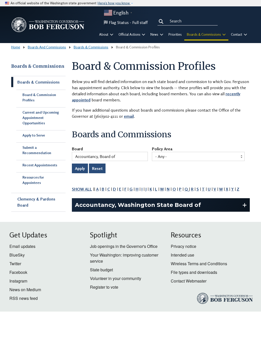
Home (15, 47)
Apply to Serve (33, 135)
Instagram (18, 281)
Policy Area (162, 149)
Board (77, 149)
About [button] (104, 34)
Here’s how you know (114, 3)
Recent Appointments (39, 165)
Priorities (175, 34)
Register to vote (104, 287)
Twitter (15, 263)
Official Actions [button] (130, 34)
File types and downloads (194, 272)
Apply (80, 168)
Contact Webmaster (188, 281)
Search (162, 20)
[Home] (47, 24)
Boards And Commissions (47, 47)
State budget (101, 270)
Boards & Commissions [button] (204, 34)
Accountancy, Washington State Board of (138, 205)
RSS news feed (23, 298)
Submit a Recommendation (36, 150)
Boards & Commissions (91, 47)
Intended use (182, 255)
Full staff (140, 22)
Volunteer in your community (115, 278)
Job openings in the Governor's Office (124, 246)
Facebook (18, 272)
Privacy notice (183, 246)
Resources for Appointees (33, 180)
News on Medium (25, 289)
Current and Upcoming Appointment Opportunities (40, 117)
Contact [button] (237, 34)
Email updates (22, 246)
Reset (97, 168)
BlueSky (17, 255)
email (129, 116)
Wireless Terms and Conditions (199, 263)
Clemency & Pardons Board (36, 202)
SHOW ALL (82, 189)
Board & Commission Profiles (39, 97)
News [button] (154, 34)
